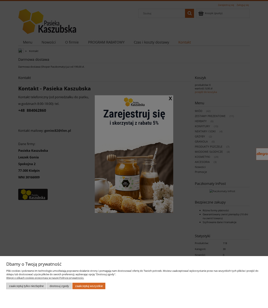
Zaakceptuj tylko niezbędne (26, 286)
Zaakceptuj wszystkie (89, 286)
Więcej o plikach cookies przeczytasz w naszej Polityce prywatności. (45, 278)
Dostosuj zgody (59, 286)
